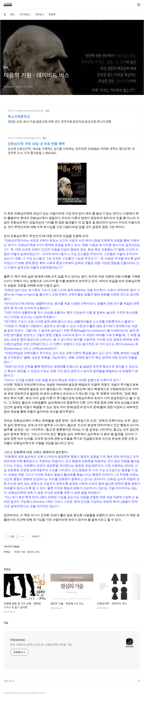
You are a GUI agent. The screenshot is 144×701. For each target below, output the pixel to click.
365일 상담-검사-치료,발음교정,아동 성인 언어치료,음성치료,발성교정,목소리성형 (59, 121)
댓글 (6, 622)
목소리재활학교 (19, 116)
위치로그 (39, 14)
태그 (12, 14)
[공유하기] (18, 536)
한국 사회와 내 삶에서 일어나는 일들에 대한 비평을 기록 (41, 644)
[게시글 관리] (22, 536)
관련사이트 (9, 681)
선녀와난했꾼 (10, 687)
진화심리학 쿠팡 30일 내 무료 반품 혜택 (36, 143)
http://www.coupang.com (24, 137)
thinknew (17, 639)
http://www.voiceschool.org (26, 110)
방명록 (52, 14)
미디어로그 (25, 14)
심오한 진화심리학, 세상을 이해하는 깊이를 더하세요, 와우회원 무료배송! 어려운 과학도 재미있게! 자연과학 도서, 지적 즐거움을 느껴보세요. (71, 150)
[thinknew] (8, 5)
